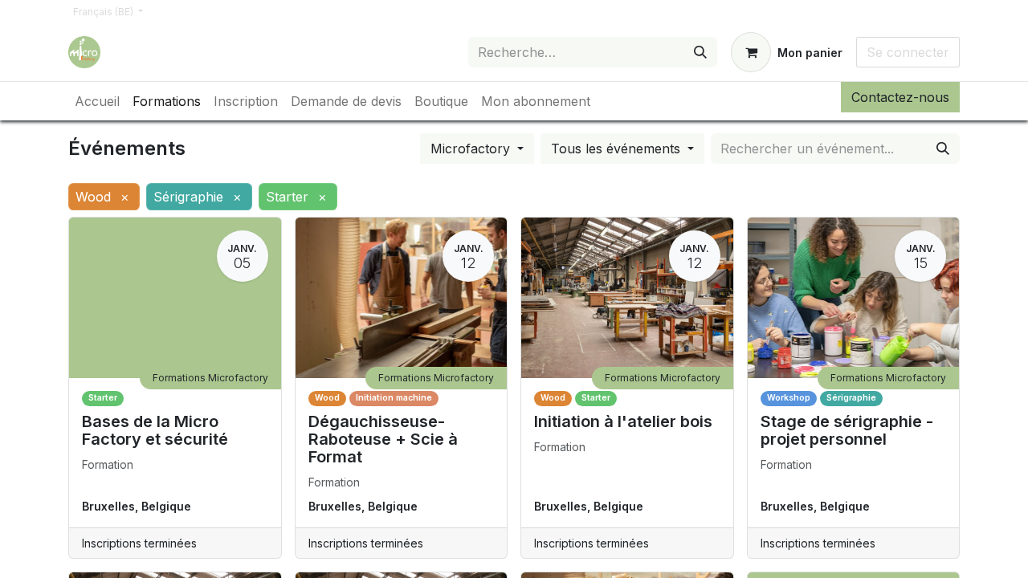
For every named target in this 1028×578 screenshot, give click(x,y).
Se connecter (908, 52)
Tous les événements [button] (617, 148)
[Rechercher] (700, 52)
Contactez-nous (900, 97)
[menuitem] (97, 101)
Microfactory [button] (472, 148)
